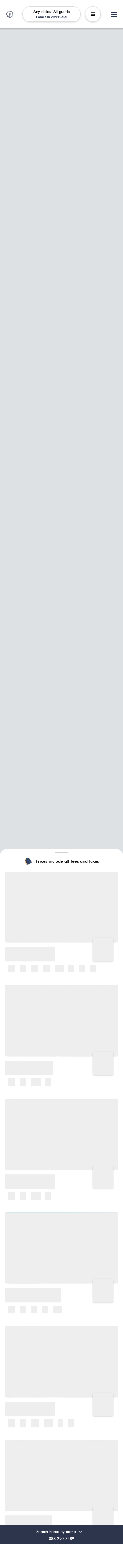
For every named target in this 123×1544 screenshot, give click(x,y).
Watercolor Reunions (28, 950)
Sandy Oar (18, 1177)
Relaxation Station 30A (30, 1063)
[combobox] (63, 1531)
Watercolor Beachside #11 (34, 1291)
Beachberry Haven (26, 1404)
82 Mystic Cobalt (24, 1518)
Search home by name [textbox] (56, 1531)
